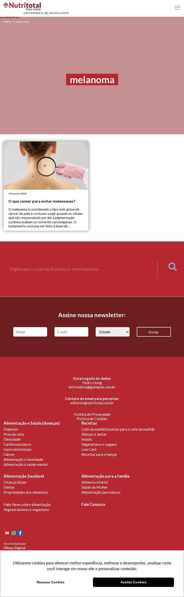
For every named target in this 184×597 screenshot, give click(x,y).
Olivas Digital (14, 548)
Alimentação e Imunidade (23, 459)
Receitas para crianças (99, 454)
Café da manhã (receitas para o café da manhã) (118, 429)
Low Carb (89, 449)
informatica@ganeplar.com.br (92, 387)
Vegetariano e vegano (99, 444)
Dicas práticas (15, 482)
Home (8, 21)
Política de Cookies (92, 418)
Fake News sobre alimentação (27, 504)
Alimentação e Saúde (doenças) (32, 423)
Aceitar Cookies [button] (133, 582)
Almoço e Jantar (94, 434)
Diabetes (11, 429)
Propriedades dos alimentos (26, 492)
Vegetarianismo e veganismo (26, 509)
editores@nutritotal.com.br (92, 403)
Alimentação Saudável (24, 476)
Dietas (9, 487)
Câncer (9, 454)
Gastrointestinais (18, 449)
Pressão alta (14, 434)
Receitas (89, 423)
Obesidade (12, 439)
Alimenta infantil (94, 482)
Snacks (86, 439)
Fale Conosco (93, 504)
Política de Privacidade (92, 414)
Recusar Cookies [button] (50, 582)
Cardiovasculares (17, 444)
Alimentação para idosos (101, 492)
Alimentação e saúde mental (26, 464)
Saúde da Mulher (94, 487)
